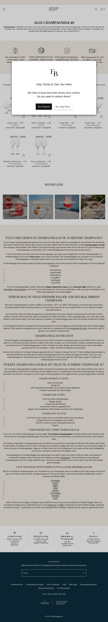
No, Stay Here (63, 106)
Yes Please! (44, 106)
